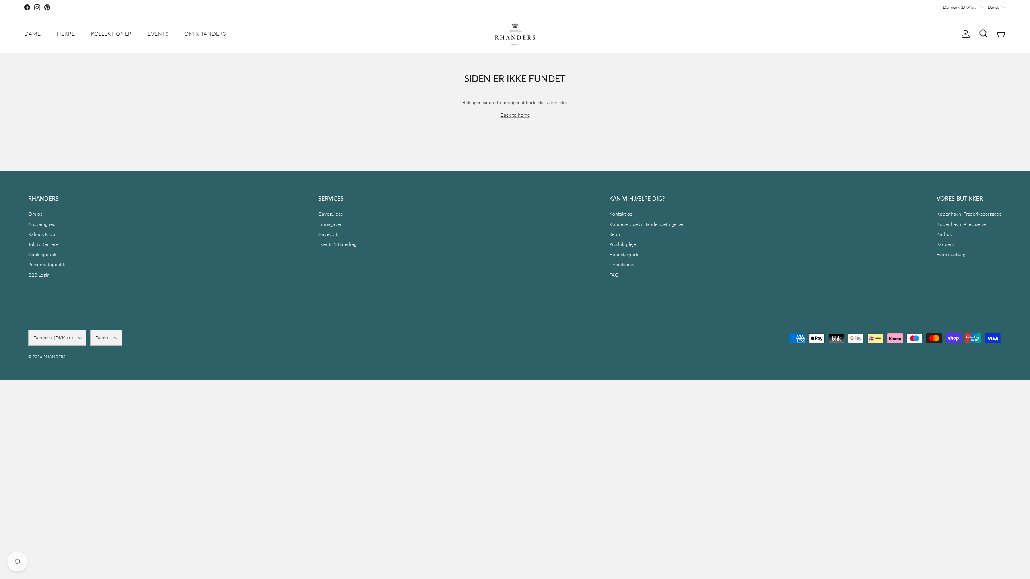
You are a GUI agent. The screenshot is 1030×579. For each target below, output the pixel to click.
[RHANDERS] (515, 34)
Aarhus (944, 234)
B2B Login (39, 275)
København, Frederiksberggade (969, 214)
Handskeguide (624, 254)
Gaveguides (330, 214)
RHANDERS (54, 356)
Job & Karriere (43, 244)
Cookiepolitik (42, 254)
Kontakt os (620, 214)
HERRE (66, 33)
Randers (945, 244)
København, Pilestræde (961, 224)
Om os (35, 214)
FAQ (614, 275)
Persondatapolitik (46, 264)
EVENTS (158, 33)
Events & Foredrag (337, 244)
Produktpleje (622, 244)
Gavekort (328, 234)
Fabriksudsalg (951, 254)
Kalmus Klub (41, 234)
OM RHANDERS (205, 33)
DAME (32, 33)
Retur (614, 234)
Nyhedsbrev (621, 264)
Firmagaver (330, 224)
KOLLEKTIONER (111, 33)
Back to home (515, 115)
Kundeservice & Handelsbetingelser (646, 224)
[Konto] (964, 34)
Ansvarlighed (42, 224)
